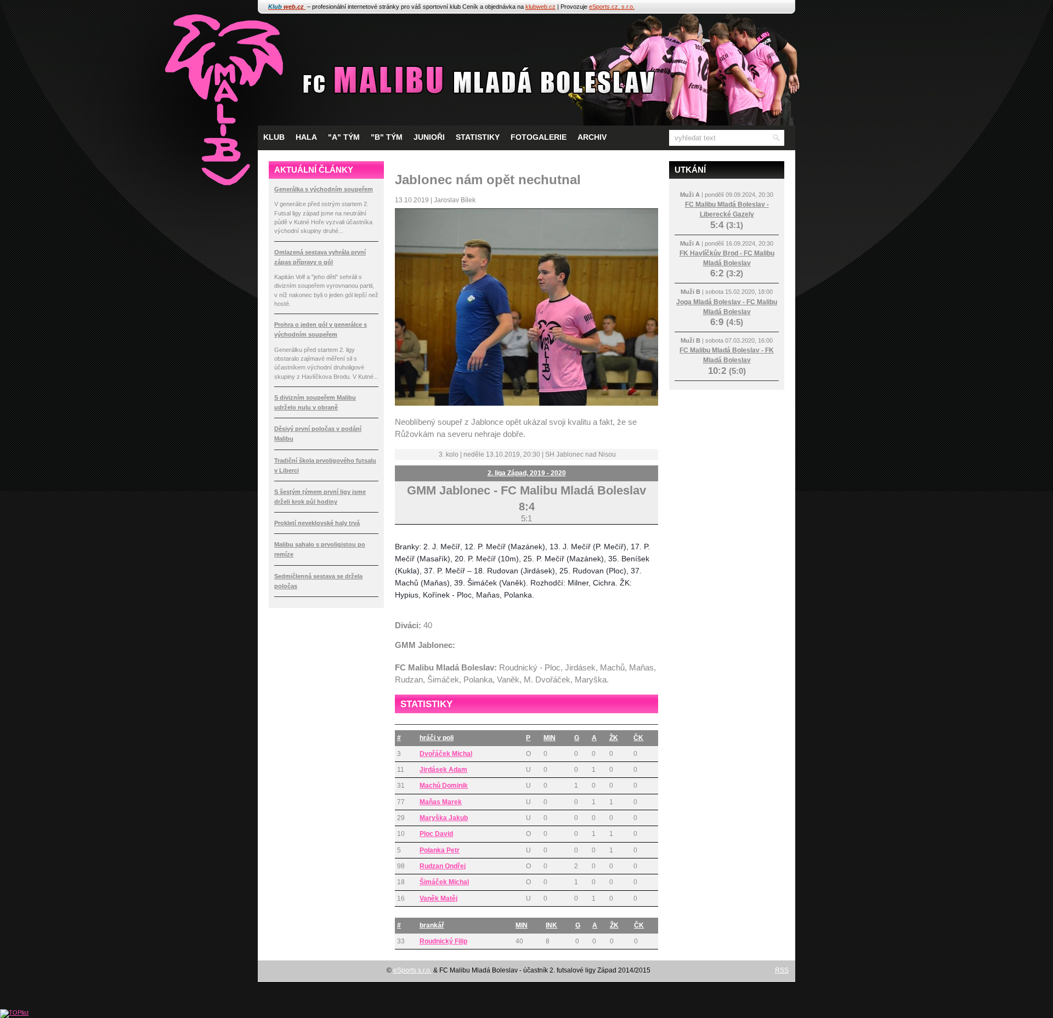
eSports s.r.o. (412, 970)
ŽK (613, 738)
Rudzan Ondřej (443, 866)
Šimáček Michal (444, 882)
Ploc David (436, 834)
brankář (432, 925)
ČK (638, 738)
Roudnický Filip (443, 941)
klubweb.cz (540, 6)
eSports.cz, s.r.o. (612, 6)
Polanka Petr (440, 850)
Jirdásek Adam (443, 770)
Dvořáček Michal (446, 754)
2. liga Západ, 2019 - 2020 (527, 473)
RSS (782, 970)
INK (551, 925)
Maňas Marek (441, 802)
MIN (550, 738)
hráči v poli (437, 738)
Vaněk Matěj (438, 898)
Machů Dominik (444, 785)
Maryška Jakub (444, 818)
